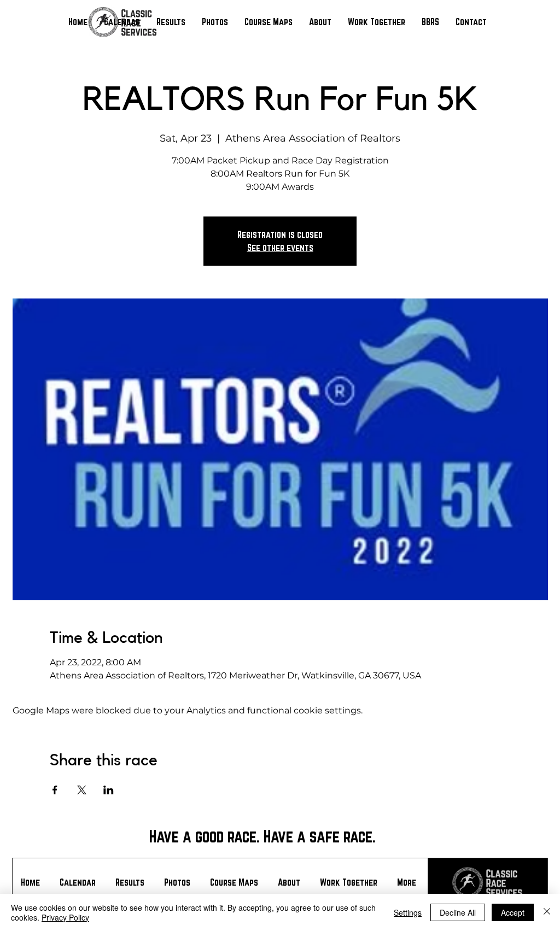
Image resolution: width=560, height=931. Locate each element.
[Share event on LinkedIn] (108, 790)
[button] (171, 22)
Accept (512, 912)
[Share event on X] (82, 790)
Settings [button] (408, 912)
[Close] (546, 912)
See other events (280, 247)
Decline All (458, 912)
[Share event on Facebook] (55, 790)
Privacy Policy (65, 917)
